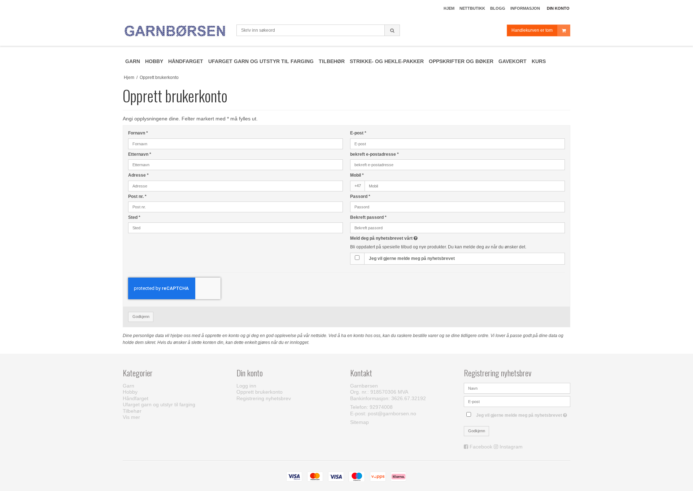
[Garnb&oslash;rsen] (176, 31)
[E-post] (517, 401)
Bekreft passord (368, 217)
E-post (358, 133)
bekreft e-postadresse (374, 154)
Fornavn (138, 133)
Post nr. (137, 196)
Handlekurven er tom (532, 30)
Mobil (357, 175)
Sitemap (359, 422)
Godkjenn (140, 316)
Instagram (511, 447)
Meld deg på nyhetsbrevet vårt (410, 238)
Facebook (481, 447)
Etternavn (139, 154)
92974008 (381, 407)
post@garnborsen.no (392, 413)
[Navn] (517, 388)
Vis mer (131, 417)
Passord (360, 196)
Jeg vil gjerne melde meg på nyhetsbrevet (412, 258)
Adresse (138, 175)
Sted (134, 217)
